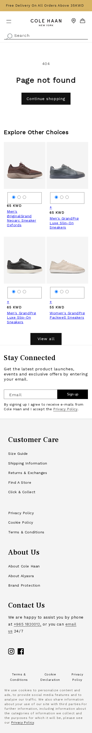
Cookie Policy (20, 522)
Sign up (72, 394)
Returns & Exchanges (27, 473)
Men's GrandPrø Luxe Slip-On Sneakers (64, 222)
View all (46, 339)
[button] (5, 19)
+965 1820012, (27, 624)
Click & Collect (22, 492)
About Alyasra (21, 576)
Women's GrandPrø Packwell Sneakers (67, 315)
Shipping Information (27, 463)
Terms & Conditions (26, 532)
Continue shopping (46, 98)
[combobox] (46, 34)
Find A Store (19, 482)
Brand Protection (24, 585)
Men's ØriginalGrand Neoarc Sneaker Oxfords (21, 218)
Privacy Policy (65, 409)
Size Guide (18, 453)
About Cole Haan (24, 566)
